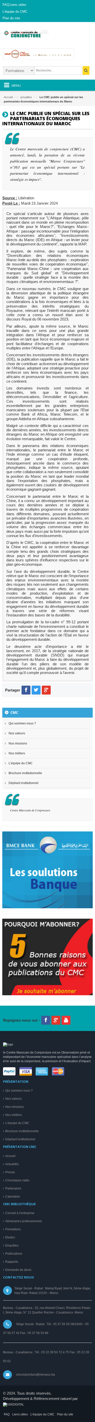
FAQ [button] (6, 5)
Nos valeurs (17, 733)
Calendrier (12, 1196)
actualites (26, 97)
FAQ (7, 1414)
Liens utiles (20, 1414)
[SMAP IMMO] (47, 56)
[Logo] (8, 1044)
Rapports (11, 1262)
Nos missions (18, 743)
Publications (13, 1253)
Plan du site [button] (11, 18)
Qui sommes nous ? (22, 723)
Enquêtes (11, 1245)
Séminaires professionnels (23, 1221)
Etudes (10, 1237)
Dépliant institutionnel (24, 783)
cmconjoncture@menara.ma (35, 1374)
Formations (13, 1229)
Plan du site (65, 1414)
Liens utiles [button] (18, 5)
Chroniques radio (17, 1180)
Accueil (8, 97)
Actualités (12, 1164)
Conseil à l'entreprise (19, 1213)
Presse (10, 1172)
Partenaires (13, 1188)
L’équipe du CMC (21, 763)
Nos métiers (17, 753)
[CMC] (31, 35)
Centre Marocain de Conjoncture (30, 810)
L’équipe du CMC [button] (15, 11)
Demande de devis (18, 1270)
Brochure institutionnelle (25, 773)
